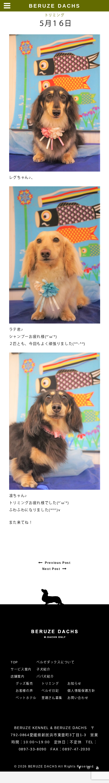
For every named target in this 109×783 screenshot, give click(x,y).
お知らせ (74, 684)
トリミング (54, 15)
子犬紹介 (43, 669)
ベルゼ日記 (50, 691)
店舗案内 (18, 676)
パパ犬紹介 (45, 676)
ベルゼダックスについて (56, 662)
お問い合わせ (79, 698)
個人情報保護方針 (81, 691)
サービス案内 (21, 669)
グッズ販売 (24, 684)
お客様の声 (24, 691)
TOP (14, 662)
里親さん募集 (52, 698)
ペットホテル (26, 698)
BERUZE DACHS (54, 6)
